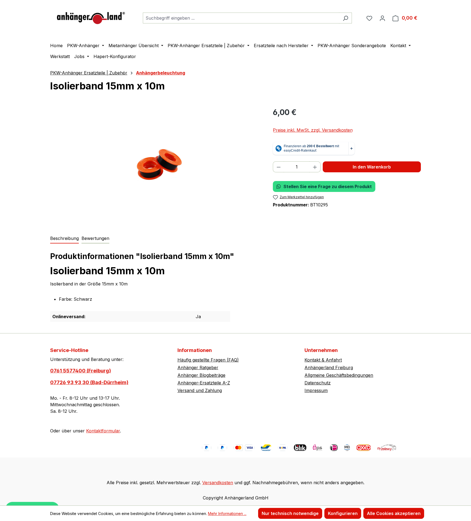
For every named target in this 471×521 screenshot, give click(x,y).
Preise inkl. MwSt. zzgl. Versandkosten (313, 130)
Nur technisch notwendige (290, 513)
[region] (156, 165)
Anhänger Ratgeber (197, 367)
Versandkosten (217, 482)
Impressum (316, 390)
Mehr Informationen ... (227, 513)
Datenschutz (317, 383)
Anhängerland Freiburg (328, 367)
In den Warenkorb (372, 167)
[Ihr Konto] (382, 18)
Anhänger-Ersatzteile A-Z (203, 383)
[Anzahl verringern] (278, 166)
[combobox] (241, 18)
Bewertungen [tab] (95, 238)
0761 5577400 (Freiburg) (80, 371)
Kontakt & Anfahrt (323, 360)
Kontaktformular (103, 430)
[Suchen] (345, 18)
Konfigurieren (343, 513)
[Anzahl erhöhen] (315, 166)
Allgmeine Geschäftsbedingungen (338, 375)
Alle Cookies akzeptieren (394, 513)
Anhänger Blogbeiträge (201, 375)
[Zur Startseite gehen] (91, 16)
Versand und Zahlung (199, 390)
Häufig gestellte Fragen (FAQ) (208, 360)
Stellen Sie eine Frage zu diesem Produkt (327, 186)
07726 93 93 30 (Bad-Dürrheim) (89, 382)
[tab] (64, 238)
